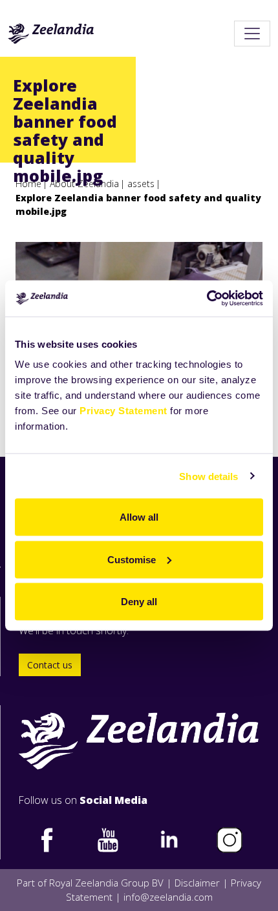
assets (141, 183)
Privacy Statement (123, 410)
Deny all (139, 601)
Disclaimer (197, 882)
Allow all (139, 517)
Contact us (49, 665)
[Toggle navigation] (252, 33)
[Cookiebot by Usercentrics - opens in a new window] (206, 298)
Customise (131, 559)
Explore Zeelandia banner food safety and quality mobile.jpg (138, 204)
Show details (208, 475)
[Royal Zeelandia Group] (51, 33)
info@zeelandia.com (168, 896)
